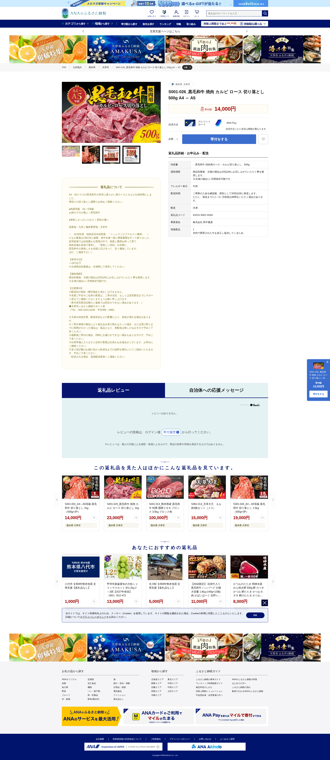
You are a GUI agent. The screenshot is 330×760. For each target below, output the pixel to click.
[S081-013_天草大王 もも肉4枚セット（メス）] (207, 487)
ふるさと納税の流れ (241, 687)
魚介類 (65, 687)
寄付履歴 (169, 432)
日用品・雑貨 (119, 687)
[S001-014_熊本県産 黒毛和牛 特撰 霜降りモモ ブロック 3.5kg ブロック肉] (165, 487)
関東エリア (156, 683)
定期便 (91, 679)
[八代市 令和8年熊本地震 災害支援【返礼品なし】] (81, 567)
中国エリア (173, 687)
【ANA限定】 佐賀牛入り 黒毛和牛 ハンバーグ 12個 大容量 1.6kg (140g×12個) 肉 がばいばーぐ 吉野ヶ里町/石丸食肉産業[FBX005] (206, 591)
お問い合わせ (205, 739)
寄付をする (219, 139)
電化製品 (117, 691)
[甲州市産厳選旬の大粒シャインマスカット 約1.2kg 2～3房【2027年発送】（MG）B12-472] (123, 567)
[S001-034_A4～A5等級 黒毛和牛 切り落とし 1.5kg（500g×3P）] (249, 487)
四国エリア (156, 691)
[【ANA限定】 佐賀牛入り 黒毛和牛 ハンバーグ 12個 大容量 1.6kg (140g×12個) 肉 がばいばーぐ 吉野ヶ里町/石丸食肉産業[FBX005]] (207, 567)
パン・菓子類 (94, 691)
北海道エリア (157, 679)
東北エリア (173, 679)
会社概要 (100, 739)
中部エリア (173, 683)
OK (255, 615)
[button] (83, 31)
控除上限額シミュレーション (209, 691)
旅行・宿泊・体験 (121, 683)
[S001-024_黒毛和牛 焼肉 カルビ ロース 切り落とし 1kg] (123, 487)
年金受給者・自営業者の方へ (209, 695)
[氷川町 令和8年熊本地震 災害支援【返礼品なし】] (165, 567)
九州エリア (173, 691)
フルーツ (66, 695)
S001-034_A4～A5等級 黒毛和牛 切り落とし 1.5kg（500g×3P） (249, 507)
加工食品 (92, 683)
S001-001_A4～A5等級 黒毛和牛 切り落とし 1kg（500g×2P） (81, 507)
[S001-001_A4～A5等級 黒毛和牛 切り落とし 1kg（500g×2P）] (81, 487)
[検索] (265, 13)
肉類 (64, 683)
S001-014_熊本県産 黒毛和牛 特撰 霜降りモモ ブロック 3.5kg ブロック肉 (164, 507)
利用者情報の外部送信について (127, 739)
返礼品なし (118, 699)
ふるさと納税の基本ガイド (208, 679)
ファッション (119, 695)
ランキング (165, 24)
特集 (179, 24)
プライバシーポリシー (179, 739)
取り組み (191, 24)
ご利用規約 (155, 739)
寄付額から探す (129, 24)
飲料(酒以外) (93, 699)
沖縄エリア (156, 695)
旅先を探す (148, 24)
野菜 (64, 691)
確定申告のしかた (204, 687)
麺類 (90, 687)
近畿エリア (156, 687)
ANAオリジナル (69, 679)
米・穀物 (66, 699)
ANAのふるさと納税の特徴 (244, 679)
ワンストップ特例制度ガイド (209, 683)
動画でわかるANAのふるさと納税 (247, 691)
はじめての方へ (239, 683)
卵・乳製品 (93, 695)
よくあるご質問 (227, 739)
